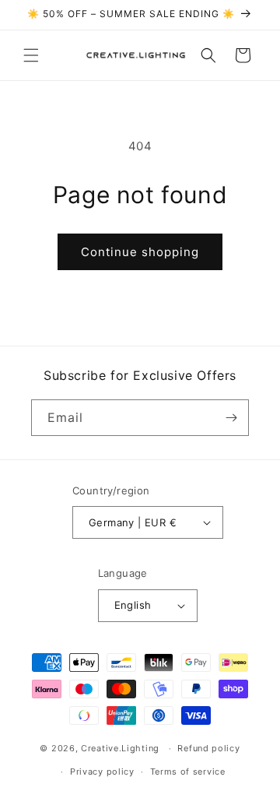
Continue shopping (140, 251)
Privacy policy (102, 771)
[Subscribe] (231, 417)
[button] (31, 55)
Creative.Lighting (120, 748)
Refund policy (208, 748)
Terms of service (188, 771)
